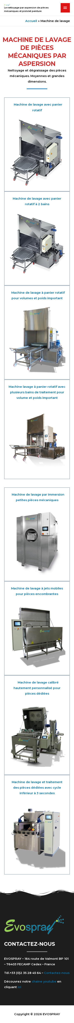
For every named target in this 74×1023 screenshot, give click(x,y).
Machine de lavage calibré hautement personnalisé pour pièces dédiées (37, 688)
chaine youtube (44, 981)
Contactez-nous (56, 973)
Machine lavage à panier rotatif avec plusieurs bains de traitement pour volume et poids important (37, 392)
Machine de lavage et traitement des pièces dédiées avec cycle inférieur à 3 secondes (37, 787)
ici (19, 987)
